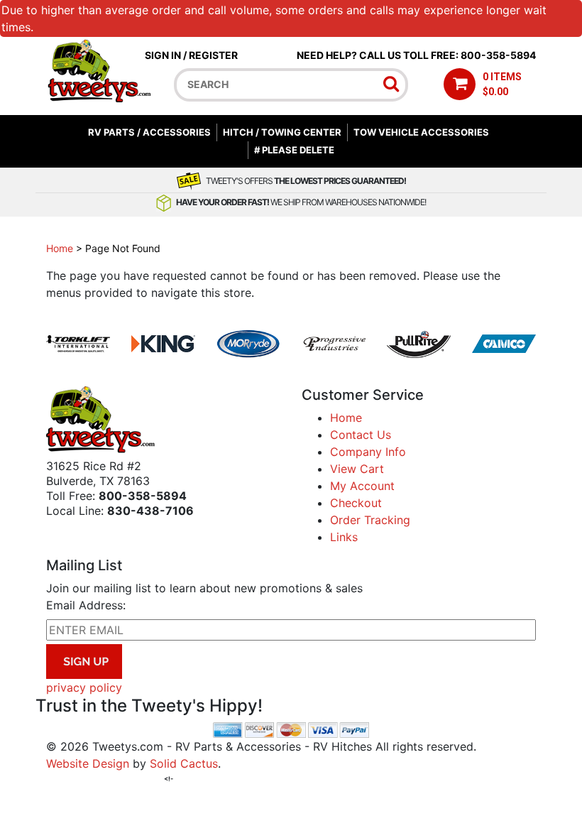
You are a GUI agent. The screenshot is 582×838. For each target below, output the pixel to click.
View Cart (357, 469)
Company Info (368, 452)
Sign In (163, 55)
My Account (362, 486)
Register (213, 55)
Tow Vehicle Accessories (421, 132)
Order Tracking (370, 520)
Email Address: (86, 605)
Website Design (87, 763)
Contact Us (360, 435)
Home (59, 248)
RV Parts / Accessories (149, 132)
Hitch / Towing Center (282, 132)
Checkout (356, 503)
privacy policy (84, 687)
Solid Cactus (184, 763)
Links (344, 537)
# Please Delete (294, 150)
